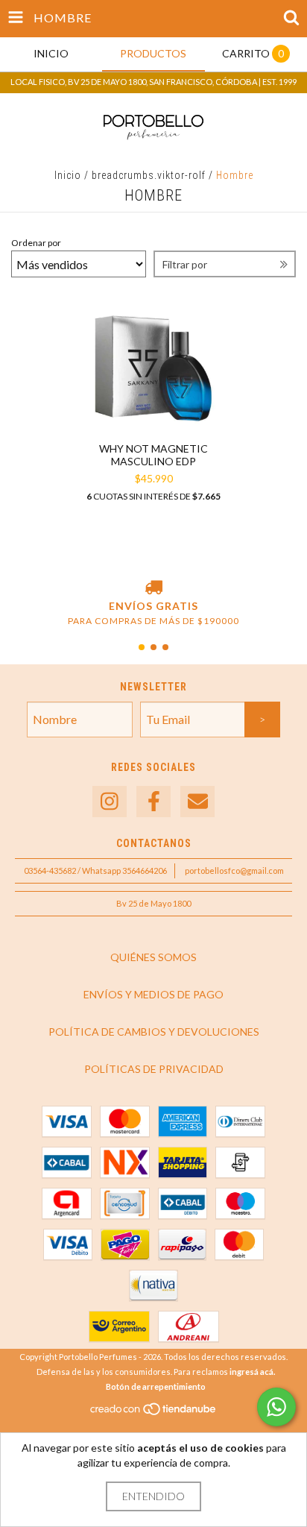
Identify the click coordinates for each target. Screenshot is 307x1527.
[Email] (197, 802)
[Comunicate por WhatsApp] (276, 1407)
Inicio (67, 175)
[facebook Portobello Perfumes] (153, 802)
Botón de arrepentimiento (156, 1386)
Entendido (153, 1496)
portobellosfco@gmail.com (234, 870)
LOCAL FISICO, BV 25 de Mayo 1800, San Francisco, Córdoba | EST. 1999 (153, 81)
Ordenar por (36, 242)
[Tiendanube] (154, 1413)
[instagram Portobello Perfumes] (109, 802)
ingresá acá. (252, 1371)
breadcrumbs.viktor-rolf (149, 175)
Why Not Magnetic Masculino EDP (153, 454)
